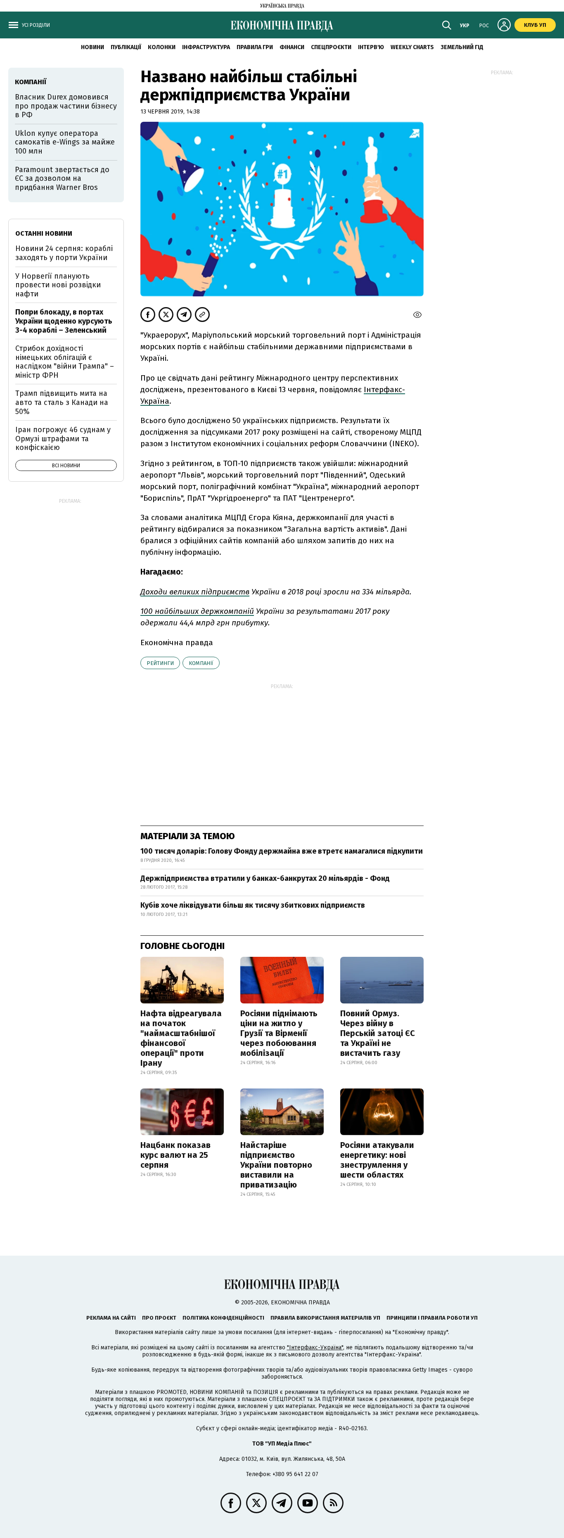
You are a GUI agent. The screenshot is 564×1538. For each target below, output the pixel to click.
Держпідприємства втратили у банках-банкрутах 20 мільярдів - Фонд (265, 878)
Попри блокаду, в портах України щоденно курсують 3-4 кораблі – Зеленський (63, 321)
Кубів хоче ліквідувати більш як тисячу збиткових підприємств (252, 905)
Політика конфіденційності (223, 1318)
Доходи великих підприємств (194, 591)
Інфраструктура (206, 47)
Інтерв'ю (371, 47)
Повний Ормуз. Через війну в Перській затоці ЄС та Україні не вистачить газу (377, 1033)
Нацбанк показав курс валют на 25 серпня (175, 1155)
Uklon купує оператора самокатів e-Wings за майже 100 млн (65, 142)
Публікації (126, 47)
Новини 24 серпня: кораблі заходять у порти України (64, 253)
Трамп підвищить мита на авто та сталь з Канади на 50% (61, 402)
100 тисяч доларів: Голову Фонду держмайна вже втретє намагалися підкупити (281, 851)
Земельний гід (462, 47)
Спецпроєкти (331, 47)
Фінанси (292, 47)
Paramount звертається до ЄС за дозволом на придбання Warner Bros (62, 178)
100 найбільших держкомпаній (197, 611)
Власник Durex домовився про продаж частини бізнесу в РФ (66, 105)
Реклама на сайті (111, 1318)
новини (92, 47)
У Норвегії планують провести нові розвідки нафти (58, 285)
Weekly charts (412, 47)
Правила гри (255, 47)
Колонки (161, 47)
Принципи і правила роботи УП (432, 1318)
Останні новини (43, 233)
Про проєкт (159, 1318)
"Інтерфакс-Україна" (315, 1347)
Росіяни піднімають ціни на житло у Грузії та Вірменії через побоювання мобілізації (279, 1033)
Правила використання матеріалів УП (325, 1318)
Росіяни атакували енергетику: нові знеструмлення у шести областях (377, 1160)
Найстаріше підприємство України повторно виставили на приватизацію (276, 1165)
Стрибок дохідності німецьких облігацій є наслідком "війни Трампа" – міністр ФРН (64, 362)
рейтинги (160, 663)
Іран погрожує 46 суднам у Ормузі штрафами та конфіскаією (63, 438)
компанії (201, 663)
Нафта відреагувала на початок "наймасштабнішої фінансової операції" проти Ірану (181, 1038)
